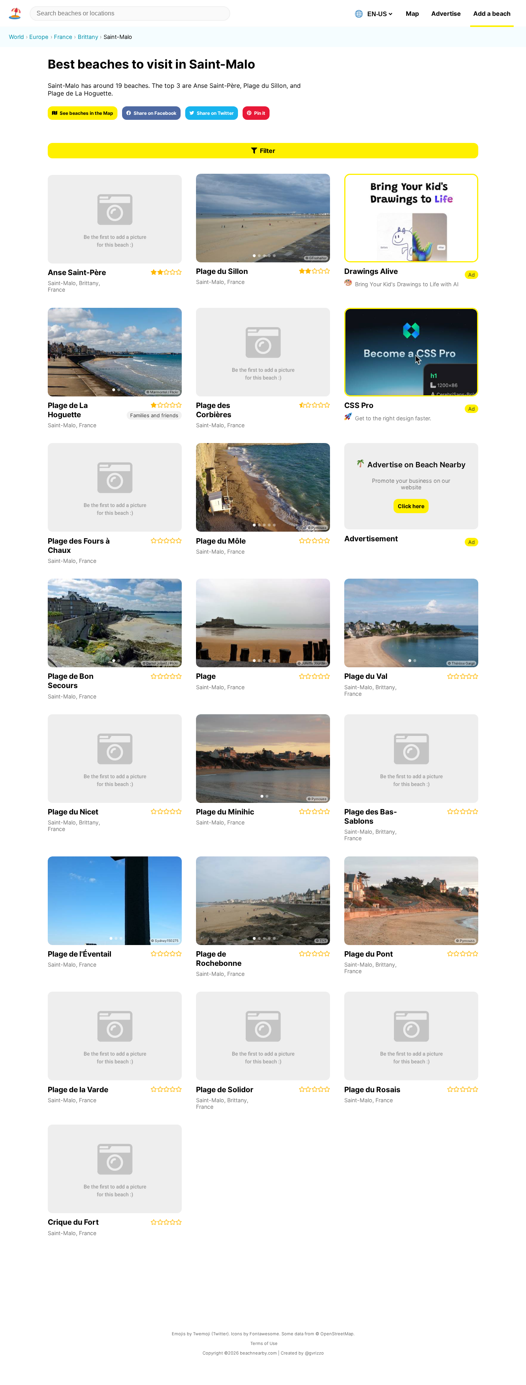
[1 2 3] (115, 900)
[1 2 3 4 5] (263, 218)
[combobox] (130, 13)
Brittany (89, 283)
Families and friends (154, 415)
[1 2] (115, 352)
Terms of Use (264, 1343)
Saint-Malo (62, 283)
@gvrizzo (314, 1353)
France (56, 289)
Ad (471, 275)
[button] (16, 13)
